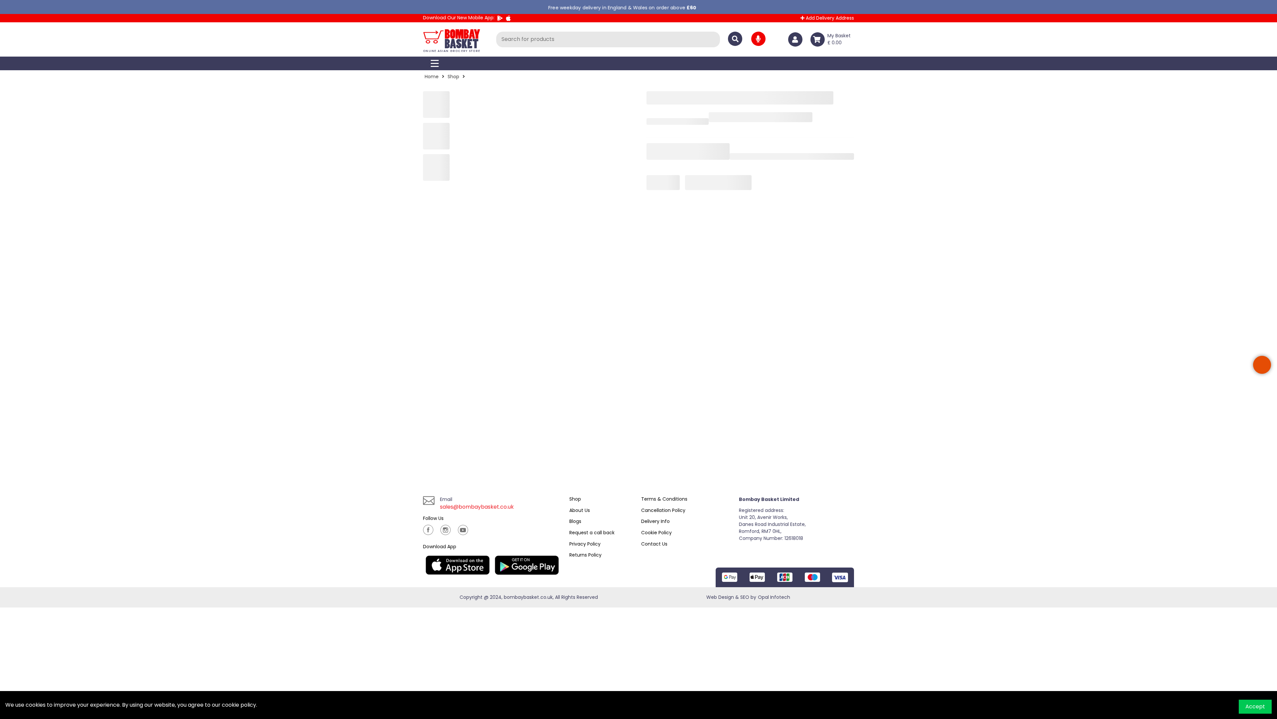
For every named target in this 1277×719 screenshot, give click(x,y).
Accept (1255, 706)
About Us (579, 510)
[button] (1262, 364)
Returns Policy (585, 555)
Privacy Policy (585, 544)
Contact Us (654, 544)
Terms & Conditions (664, 499)
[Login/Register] (796, 39)
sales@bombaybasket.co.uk (477, 507)
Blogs (575, 521)
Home (432, 76)
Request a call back (592, 532)
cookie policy (239, 705)
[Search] (735, 39)
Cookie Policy (656, 532)
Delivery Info (655, 521)
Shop (453, 76)
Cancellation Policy (663, 510)
